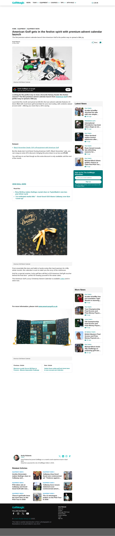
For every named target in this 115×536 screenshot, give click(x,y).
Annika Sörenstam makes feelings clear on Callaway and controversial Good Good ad (21, 476)
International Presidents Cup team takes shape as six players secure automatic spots (93, 125)
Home (14, 29)
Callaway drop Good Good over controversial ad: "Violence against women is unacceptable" (52, 476)
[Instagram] (18, 514)
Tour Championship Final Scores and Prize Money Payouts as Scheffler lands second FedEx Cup (93, 311)
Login (59, 516)
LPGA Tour (88, 319)
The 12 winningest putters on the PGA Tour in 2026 (52, 497)
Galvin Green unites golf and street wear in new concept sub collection (57, 369)
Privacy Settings (62, 515)
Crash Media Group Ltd (22, 519)
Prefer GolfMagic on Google (26, 88)
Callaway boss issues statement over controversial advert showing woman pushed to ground (52, 487)
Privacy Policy (80, 186)
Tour (35, 2)
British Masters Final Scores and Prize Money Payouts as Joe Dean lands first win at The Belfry (93, 336)
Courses (54, 2)
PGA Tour (88, 108)
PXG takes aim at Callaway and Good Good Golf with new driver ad (19, 487)
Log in (96, 3)
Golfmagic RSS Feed (63, 512)
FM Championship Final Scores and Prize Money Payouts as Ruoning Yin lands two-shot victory (93, 323)
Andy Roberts (16, 41)
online (62, 279)
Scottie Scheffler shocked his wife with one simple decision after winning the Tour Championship (91, 112)
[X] (23, 514)
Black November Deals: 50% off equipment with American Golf (36, 147)
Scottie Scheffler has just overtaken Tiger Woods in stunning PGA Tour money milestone (93, 298)
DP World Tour (90, 332)
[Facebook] (14, 514)
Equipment (44, 2)
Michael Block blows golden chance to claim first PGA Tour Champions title (93, 162)
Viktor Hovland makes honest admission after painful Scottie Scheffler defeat (91, 137)
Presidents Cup (90, 121)
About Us (60, 508)
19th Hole (70, 2)
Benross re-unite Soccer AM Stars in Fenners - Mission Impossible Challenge (26, 369)
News (28, 2)
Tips (62, 2)
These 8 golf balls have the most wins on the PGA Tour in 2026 (21, 497)
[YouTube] (28, 514)
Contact (60, 510)
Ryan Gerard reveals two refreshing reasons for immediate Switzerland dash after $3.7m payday (93, 150)
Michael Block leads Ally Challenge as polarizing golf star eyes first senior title (92, 349)
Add (68, 89)
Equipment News (33, 29)
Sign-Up (60, 518)
